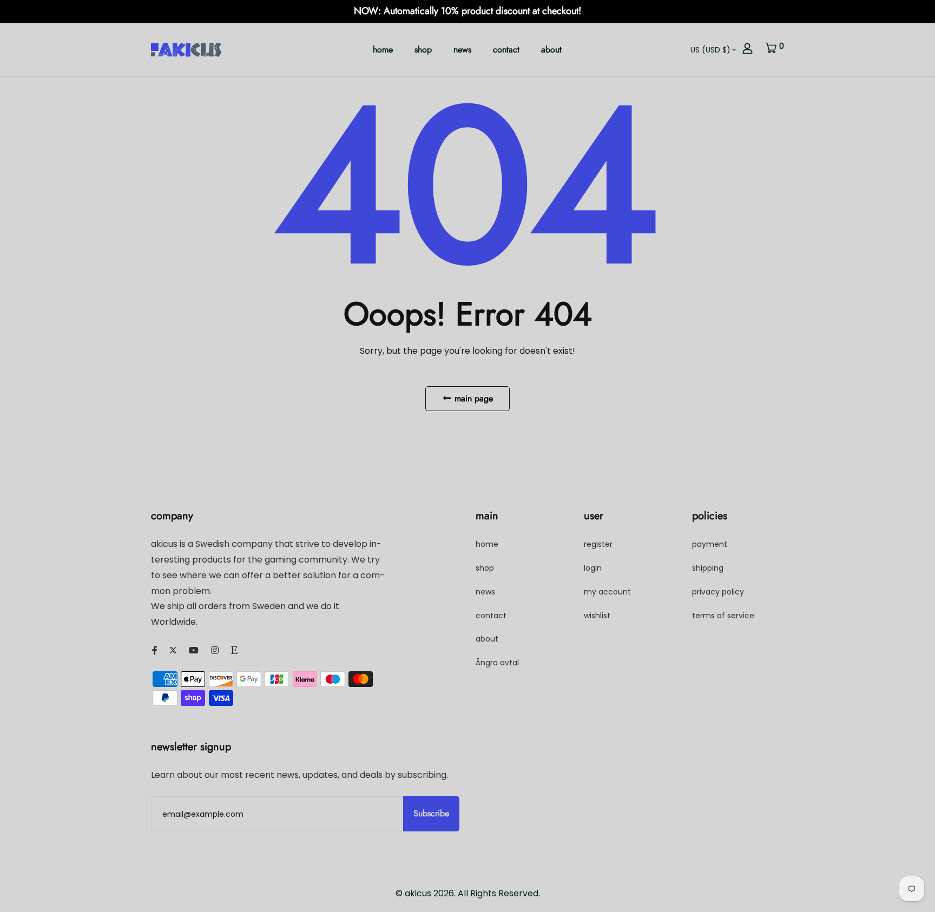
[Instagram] (215, 650)
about (551, 49)
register (598, 544)
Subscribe (431, 813)
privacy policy (718, 591)
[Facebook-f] (155, 650)
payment (709, 544)
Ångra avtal (497, 662)
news (462, 49)
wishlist (597, 615)
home (383, 49)
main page (472, 398)
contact (506, 49)
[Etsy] (234, 650)
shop (423, 49)
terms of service (723, 615)
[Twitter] (173, 650)
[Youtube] (194, 650)
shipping (707, 568)
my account (607, 591)
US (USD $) (710, 49)
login (593, 568)
